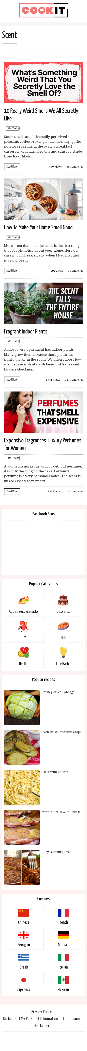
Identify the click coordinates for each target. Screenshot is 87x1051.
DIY (24, 638)
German (63, 945)
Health (24, 664)
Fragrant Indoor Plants (25, 332)
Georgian (23, 945)
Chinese (24, 922)
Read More (12, 166)
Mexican (63, 990)
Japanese (24, 990)
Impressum (71, 1018)
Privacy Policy (41, 1012)
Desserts (63, 612)
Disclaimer (41, 1026)
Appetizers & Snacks (23, 612)
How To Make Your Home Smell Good (38, 228)
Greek (24, 967)
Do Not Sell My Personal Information (30, 1018)
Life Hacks (12, 128)
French (63, 922)
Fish (63, 638)
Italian (63, 967)
